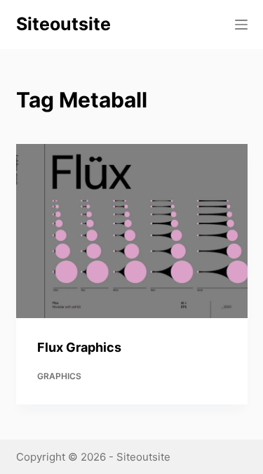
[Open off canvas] (241, 24)
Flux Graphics (79, 347)
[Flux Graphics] (132, 231)
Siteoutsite (63, 23)
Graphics (59, 376)
